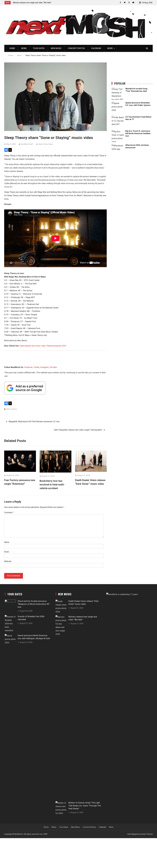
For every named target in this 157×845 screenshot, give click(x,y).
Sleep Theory (12, 409)
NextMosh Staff (27, 144)
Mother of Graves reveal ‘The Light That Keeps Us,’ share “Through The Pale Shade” (84, 806)
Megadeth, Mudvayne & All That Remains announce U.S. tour (34, 421)
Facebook (28, 367)
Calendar (96, 48)
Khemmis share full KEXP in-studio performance (32, 2)
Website (7, 561)
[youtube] (133, 2)
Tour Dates (39, 48)
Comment (9, 512)
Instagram (44, 367)
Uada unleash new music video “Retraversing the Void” (43, 346)
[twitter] (125, 2)
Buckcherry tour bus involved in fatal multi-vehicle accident (52, 484)
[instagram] (129, 2)
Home (12, 48)
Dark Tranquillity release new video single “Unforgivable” (78, 430)
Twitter (36, 367)
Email (6, 552)
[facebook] (120, 2)
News (24, 48)
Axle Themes (147, 834)
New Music (56, 48)
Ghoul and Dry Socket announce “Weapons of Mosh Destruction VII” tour (34, 604)
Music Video (43, 144)
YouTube (53, 367)
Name (6, 542)
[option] (35, 2)
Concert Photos (76, 48)
